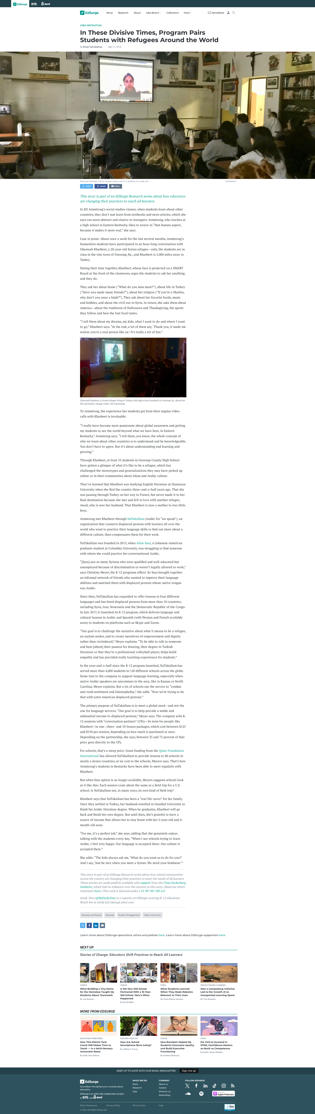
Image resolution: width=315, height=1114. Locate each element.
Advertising (164, 1095)
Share (102, 186)
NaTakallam (231, 181)
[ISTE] (34, 3)
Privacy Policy (113, 1105)
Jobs (135, 1091)
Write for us (164, 1091)
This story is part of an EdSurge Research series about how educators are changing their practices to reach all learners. (132, 198)
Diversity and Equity (91, 915)
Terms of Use (139, 1105)
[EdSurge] (20, 3)
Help (161, 1105)
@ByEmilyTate (105, 898)
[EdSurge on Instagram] (223, 1086)
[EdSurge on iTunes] (223, 1094)
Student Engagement (129, 915)
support (145, 883)
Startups (110, 915)
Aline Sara (143, 543)
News (109, 12)
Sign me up (189, 1070)
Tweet (88, 186)
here (97, 891)
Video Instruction (91, 25)
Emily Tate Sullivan (92, 47)
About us (163, 1084)
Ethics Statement (88, 1105)
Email (117, 186)
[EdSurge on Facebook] (196, 1086)
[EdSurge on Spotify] (201, 1093)
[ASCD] (45, 3)
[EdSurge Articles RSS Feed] (233, 1086)
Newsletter (218, 12)
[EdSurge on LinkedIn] (205, 1086)
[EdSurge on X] (187, 1086)
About (137, 12)
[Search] (233, 12)
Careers (162, 1087)
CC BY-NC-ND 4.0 (153, 891)
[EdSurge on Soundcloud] (188, 1093)
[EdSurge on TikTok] (214, 1086)
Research (123, 12)
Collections (172, 12)
